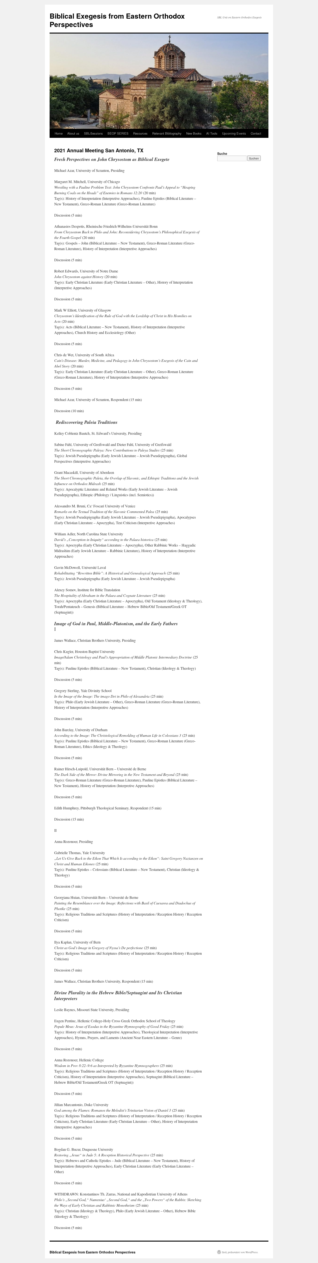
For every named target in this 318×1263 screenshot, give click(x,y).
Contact (256, 133)
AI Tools (211, 133)
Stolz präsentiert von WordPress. (240, 1252)
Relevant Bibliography (167, 133)
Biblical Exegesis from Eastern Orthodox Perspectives (117, 20)
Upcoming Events (234, 133)
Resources (140, 133)
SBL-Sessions (93, 133)
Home (59, 133)
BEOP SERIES (118, 133)
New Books (194, 133)
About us (73, 133)
